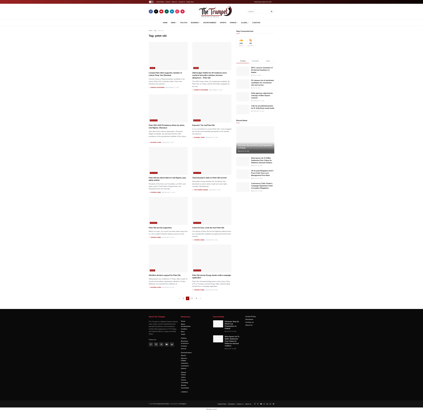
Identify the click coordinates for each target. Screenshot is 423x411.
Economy (184, 346)
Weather (183, 385)
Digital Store (190, 2)
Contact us (249, 322)
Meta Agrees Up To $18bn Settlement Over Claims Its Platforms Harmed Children (261, 160)
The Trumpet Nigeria (201, 189)
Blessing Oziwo (156, 142)
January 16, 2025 (212, 137)
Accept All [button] (415, 407)
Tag (155, 30)
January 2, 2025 (168, 142)
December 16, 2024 (216, 90)
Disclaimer (249, 319)
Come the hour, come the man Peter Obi (208, 228)
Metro (183, 331)
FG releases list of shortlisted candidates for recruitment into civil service (262, 82)
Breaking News (186, 326)
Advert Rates (160, 2)
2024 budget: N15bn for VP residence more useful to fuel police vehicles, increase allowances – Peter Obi (209, 75)
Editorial (183, 368)
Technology (184, 382)
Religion (183, 360)
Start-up (183, 348)
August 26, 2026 (244, 151)
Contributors (185, 366)
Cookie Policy (250, 316)
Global (244, 22)
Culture (183, 377)
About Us (174, 2)
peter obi (160, 30)
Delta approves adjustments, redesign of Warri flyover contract (262, 95)
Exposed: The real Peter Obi (203, 125)
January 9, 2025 (215, 189)
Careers (167, 2)
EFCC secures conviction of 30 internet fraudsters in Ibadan (262, 70)
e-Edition (256, 22)
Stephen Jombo (156, 192)
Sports (223, 22)
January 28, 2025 (168, 237)
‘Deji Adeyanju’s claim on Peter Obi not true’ (209, 178)
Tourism (183, 380)
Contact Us (181, 2)
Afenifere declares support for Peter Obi (164, 275)
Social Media (185, 388)
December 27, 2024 (173, 87)
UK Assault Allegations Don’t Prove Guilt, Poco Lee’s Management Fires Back (262, 173)
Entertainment (209, 22)
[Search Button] (272, 11)
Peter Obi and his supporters (160, 228)
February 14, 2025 (169, 192)
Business (195, 22)
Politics (183, 22)
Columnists (184, 363)
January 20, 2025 (168, 287)
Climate (183, 374)
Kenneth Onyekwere (158, 87)
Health (183, 334)
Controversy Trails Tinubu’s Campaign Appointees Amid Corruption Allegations (262, 185)
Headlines (184, 329)
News (173, 22)
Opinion (233, 22)
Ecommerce (185, 343)
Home (165, 22)
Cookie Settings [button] (404, 407)
